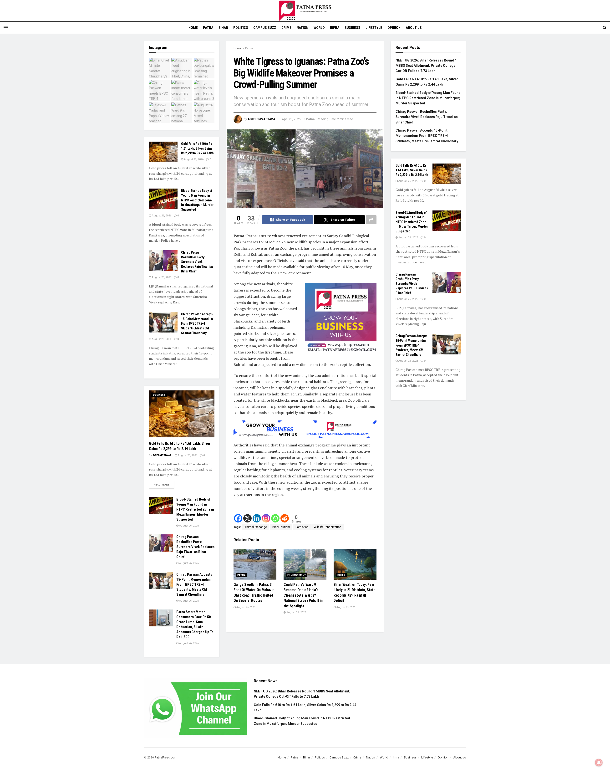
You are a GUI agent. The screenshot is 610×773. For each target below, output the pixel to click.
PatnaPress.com (166, 757)
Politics (240, 28)
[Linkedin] (257, 518)
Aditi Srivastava (261, 119)
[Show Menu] (6, 27)
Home (193, 28)
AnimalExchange (255, 527)
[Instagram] (266, 518)
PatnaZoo (301, 527)
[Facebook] (238, 518)
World (319, 28)
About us (414, 28)
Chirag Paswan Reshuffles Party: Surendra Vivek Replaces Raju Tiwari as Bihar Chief (197, 262)
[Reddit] (284, 518)
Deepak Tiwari (162, 455)
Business (352, 28)
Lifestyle (374, 28)
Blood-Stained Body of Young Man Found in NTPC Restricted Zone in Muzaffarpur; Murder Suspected (197, 200)
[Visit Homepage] (305, 10)
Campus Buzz (264, 28)
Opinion (394, 28)
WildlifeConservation (327, 527)
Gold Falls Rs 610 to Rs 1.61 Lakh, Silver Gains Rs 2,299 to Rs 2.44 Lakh (197, 148)
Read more (163, 483)
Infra (334, 28)
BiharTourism (281, 527)
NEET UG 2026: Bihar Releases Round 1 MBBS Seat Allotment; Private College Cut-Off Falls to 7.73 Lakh (426, 65)
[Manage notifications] (599, 762)
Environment (296, 575)
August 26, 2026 (246, 607)
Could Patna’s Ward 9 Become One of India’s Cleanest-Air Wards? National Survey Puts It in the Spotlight (303, 595)
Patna (208, 28)
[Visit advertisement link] (340, 319)
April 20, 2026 (291, 119)
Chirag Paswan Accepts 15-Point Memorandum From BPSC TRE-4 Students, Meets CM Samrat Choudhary (197, 323)
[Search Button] (604, 28)
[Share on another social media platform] (371, 219)
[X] (247, 518)
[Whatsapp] (275, 518)
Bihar (223, 28)
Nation (302, 28)
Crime (286, 28)
